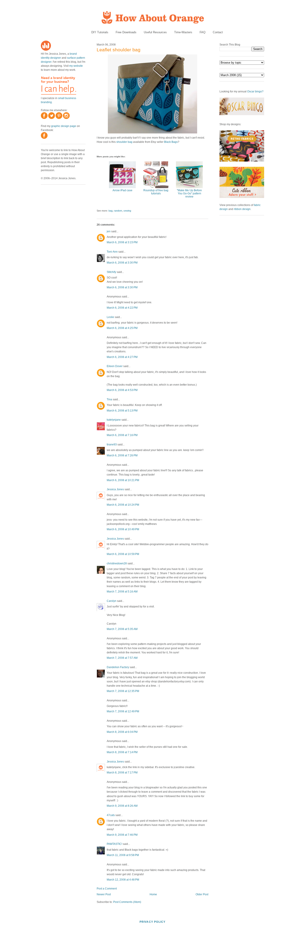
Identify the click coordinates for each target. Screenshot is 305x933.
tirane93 (112, 444)
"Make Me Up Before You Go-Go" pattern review (189, 193)
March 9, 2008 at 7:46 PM (122, 834)
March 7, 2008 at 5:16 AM (122, 591)
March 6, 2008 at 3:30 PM (122, 262)
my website (76, 65)
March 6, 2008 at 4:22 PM (122, 307)
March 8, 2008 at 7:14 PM (122, 752)
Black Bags (171, 141)
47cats (111, 815)
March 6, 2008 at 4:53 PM (122, 390)
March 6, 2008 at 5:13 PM (122, 410)
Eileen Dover (115, 366)
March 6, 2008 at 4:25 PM (122, 328)
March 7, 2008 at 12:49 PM (123, 711)
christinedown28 (117, 563)
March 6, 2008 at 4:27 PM (122, 357)
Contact (218, 32)
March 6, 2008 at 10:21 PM (123, 480)
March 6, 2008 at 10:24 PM (123, 504)
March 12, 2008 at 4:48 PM (123, 879)
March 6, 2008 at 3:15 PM (122, 242)
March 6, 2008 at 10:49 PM (123, 529)
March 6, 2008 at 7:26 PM (122, 455)
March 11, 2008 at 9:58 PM (123, 855)
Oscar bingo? (255, 91)
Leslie (110, 317)
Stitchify (111, 272)
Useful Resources (155, 32)
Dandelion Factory (118, 667)
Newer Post (104, 894)
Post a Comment (107, 888)
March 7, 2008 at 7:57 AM (122, 657)
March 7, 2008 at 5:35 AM (122, 629)
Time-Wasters (183, 32)
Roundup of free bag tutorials (155, 192)
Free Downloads (126, 32)
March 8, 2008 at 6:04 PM (122, 732)
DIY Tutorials (99, 32)
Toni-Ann (112, 251)
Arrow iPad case (122, 190)
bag (111, 210)
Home (153, 894)
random (118, 210)
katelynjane (114, 419)
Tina (109, 399)
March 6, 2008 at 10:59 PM (123, 554)
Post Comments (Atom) (127, 902)
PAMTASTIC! (114, 844)
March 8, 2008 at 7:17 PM (122, 772)
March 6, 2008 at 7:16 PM (122, 435)
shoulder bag (124, 141)
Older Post (202, 894)
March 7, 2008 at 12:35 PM (123, 691)
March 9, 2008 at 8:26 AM (122, 805)
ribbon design (242, 209)
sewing (127, 210)
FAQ (202, 32)
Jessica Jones (115, 489)
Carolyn (111, 601)
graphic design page (63, 126)
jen (109, 231)
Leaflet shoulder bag (118, 49)
